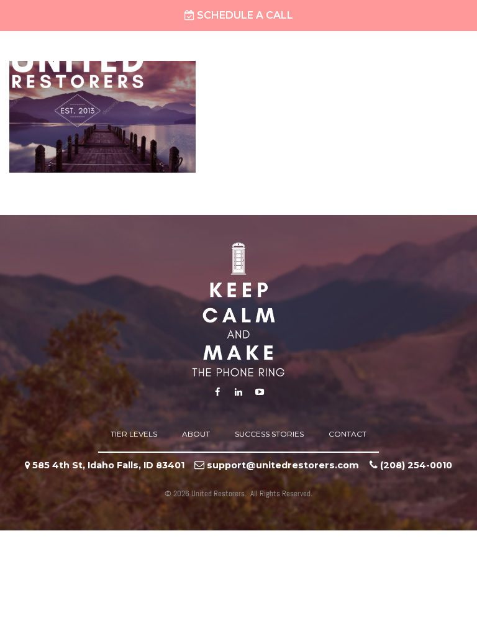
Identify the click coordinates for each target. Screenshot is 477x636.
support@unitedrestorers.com (283, 465)
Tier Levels (134, 433)
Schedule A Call (243, 15)
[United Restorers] (77, 86)
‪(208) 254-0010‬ (416, 465)
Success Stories (269, 433)
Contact (347, 433)
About (196, 433)
